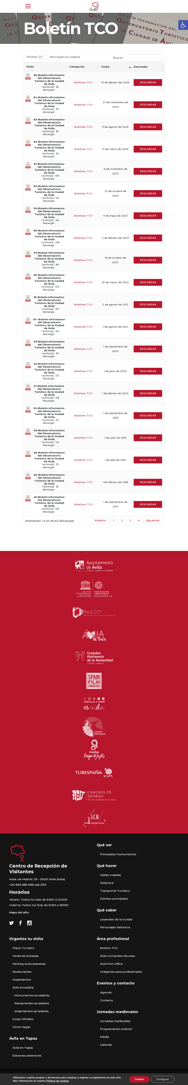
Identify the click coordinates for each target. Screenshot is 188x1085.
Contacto (106, 1000)
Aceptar (139, 1079)
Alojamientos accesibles (31, 1011)
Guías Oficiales (22, 1019)
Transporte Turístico (115, 890)
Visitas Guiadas (110, 875)
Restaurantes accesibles (31, 1003)
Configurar (162, 1079)
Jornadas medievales (115, 1021)
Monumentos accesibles (32, 995)
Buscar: (118, 57)
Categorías (76, 66)
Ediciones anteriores (26, 1055)
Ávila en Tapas (22, 1047)
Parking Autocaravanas (29, 964)
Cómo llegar (21, 1027)
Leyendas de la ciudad (116, 919)
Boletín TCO (109, 948)
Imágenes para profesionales (121, 971)
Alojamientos (21, 979)
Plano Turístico (23, 948)
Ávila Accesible (23, 987)
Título (30, 66)
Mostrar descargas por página (53, 57)
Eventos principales (114, 898)
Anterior (100, 520)
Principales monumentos (118, 854)
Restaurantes (22, 971)
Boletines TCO (83, 82)
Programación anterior (116, 1029)
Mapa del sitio (19, 912)
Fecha (105, 66)
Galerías (106, 1044)
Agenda (105, 992)
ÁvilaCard (107, 883)
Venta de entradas (25, 956)
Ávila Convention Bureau (117, 956)
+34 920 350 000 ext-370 (27, 884)
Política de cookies (57, 1081)
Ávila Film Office (111, 964)
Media (104, 1037)
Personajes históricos (115, 927)
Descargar (141, 66)
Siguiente (153, 520)
